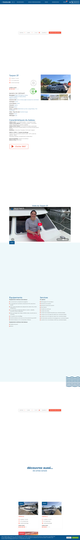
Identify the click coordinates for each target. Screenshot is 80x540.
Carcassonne (30, 99)
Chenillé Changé (24, 111)
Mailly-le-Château (13, 98)
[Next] (69, 84)
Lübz (16, 115)
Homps (22, 99)
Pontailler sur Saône (23, 95)
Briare (24, 96)
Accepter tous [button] (75, 537)
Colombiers (36, 99)
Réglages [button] (69, 537)
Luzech (18, 103)
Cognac (16, 105)
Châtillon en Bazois (18, 96)
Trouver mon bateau (55, 32)
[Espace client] (70, 2)
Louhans (11, 96)
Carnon (18, 99)
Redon (15, 107)
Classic (12, 242)
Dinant (15, 113)
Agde (25, 99)
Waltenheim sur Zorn (23, 108)
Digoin (16, 95)
